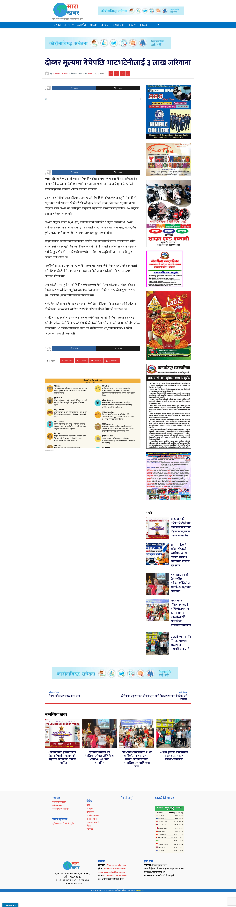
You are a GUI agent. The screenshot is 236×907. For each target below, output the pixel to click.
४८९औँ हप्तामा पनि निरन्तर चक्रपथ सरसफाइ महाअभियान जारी (181, 643)
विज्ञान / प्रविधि (93, 822)
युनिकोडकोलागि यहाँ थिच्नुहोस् (63, 823)
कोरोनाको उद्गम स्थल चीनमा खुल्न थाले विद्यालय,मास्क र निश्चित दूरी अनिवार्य (154, 697)
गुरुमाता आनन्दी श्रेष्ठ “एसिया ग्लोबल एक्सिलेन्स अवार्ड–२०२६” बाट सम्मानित (181, 583)
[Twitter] (116, 73)
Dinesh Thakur (60, 73)
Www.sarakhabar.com (116, 865)
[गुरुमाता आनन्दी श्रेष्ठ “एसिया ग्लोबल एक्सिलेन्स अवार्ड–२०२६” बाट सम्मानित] (157, 584)
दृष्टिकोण (90, 812)
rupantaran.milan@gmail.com (111, 872)
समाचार (90, 73)
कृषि (88, 805)
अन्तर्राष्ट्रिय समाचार (60, 808)
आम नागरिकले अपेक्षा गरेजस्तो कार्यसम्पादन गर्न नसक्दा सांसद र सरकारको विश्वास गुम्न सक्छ (180, 555)
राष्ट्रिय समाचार (59, 805)
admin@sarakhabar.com (115, 869)
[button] (158, 25)
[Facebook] (111, 73)
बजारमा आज (92, 818)
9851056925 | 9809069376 (115, 875)
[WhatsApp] (127, 73)
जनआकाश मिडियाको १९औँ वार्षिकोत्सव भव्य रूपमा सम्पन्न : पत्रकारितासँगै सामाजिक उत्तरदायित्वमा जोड (181, 613)
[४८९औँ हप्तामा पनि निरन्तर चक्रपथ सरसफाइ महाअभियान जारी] (157, 643)
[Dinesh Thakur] (47, 74)
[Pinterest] (122, 73)
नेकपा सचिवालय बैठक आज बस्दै (64, 696)
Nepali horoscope (50, 450)
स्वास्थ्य (90, 829)
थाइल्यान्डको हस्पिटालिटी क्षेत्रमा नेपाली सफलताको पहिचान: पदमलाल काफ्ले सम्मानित (181, 527)
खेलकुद (90, 808)
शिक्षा (89, 825)
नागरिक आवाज (93, 815)
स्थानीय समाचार (59, 802)
